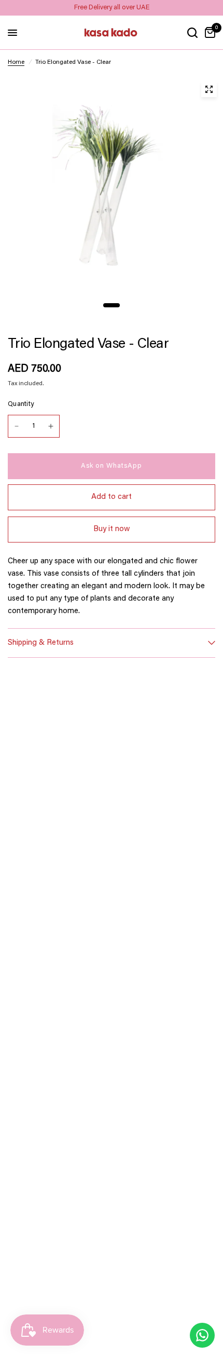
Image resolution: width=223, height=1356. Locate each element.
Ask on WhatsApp (111, 466)
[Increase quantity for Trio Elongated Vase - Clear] (51, 426)
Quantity (21, 404)
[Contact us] (202, 1335)
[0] (208, 33)
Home (16, 62)
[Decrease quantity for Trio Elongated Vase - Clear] (16, 426)
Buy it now (111, 529)
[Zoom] (209, 89)
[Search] (192, 33)
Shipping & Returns (41, 643)
